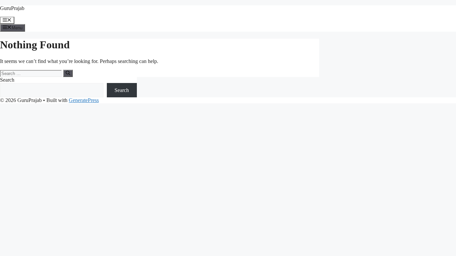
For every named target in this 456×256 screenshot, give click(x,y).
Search (7, 80)
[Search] (68, 73)
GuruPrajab (12, 8)
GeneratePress (84, 100)
